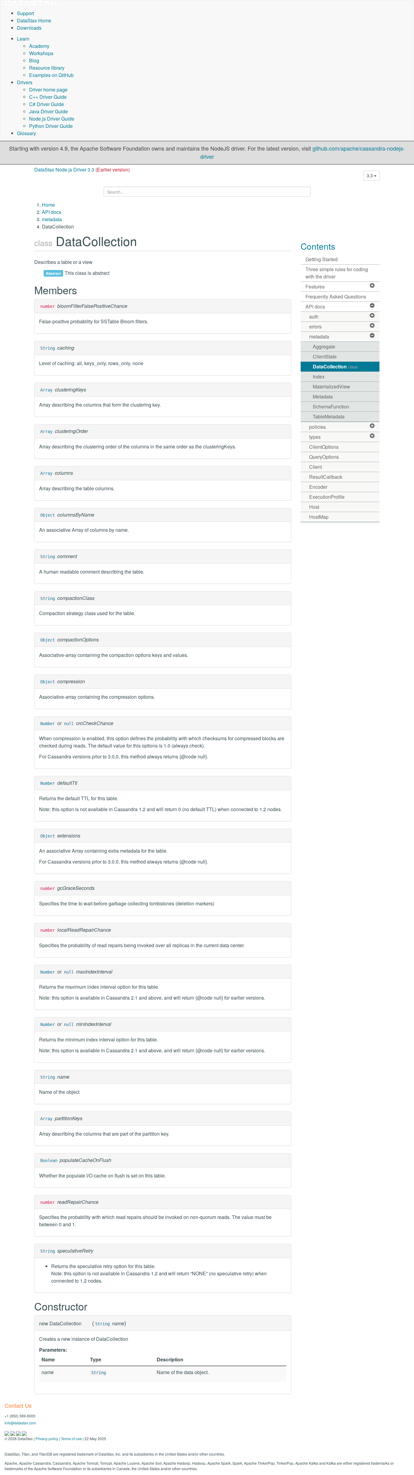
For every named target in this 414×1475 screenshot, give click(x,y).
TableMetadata (329, 416)
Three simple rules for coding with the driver (336, 273)
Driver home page (48, 89)
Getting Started (321, 259)
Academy (39, 45)
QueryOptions (324, 456)
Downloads (29, 27)
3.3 (370, 175)
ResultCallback (325, 476)
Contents (318, 246)
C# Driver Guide (46, 104)
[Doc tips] (13, 1432)
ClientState (325, 356)
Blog (34, 60)
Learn (23, 38)
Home (48, 204)
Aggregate (324, 346)
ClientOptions (324, 446)
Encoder (318, 486)
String (47, 348)
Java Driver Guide (48, 111)
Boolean (48, 1160)
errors (315, 326)
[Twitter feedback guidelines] (19, 1432)
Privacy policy (46, 1438)
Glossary (26, 133)
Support (25, 13)
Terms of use (71, 1438)
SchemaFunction (331, 406)
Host (314, 506)
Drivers (24, 82)
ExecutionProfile (327, 496)
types (315, 436)
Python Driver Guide (51, 125)
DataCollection (335, 366)
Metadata (323, 396)
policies (317, 426)
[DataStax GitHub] (24, 1432)
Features (315, 286)
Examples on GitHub (51, 75)
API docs (51, 211)
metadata (52, 219)
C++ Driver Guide (48, 96)
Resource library (47, 67)
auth (314, 316)
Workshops (41, 53)
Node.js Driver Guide (51, 118)
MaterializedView (331, 386)
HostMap (319, 516)
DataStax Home (34, 20)
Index (319, 376)
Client (315, 466)
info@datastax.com (20, 1422)
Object (47, 515)
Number (47, 723)
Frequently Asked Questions (335, 296)
